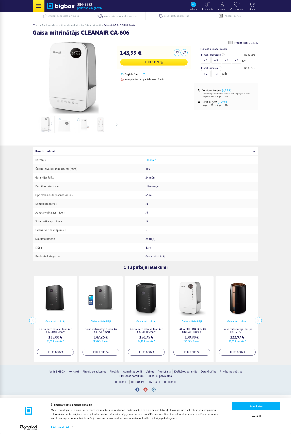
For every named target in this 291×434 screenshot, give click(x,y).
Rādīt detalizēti (60, 427)
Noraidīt (256, 415)
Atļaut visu (256, 406)
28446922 (84, 4)
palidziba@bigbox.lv (89, 7)
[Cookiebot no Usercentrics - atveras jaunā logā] (28, 427)
